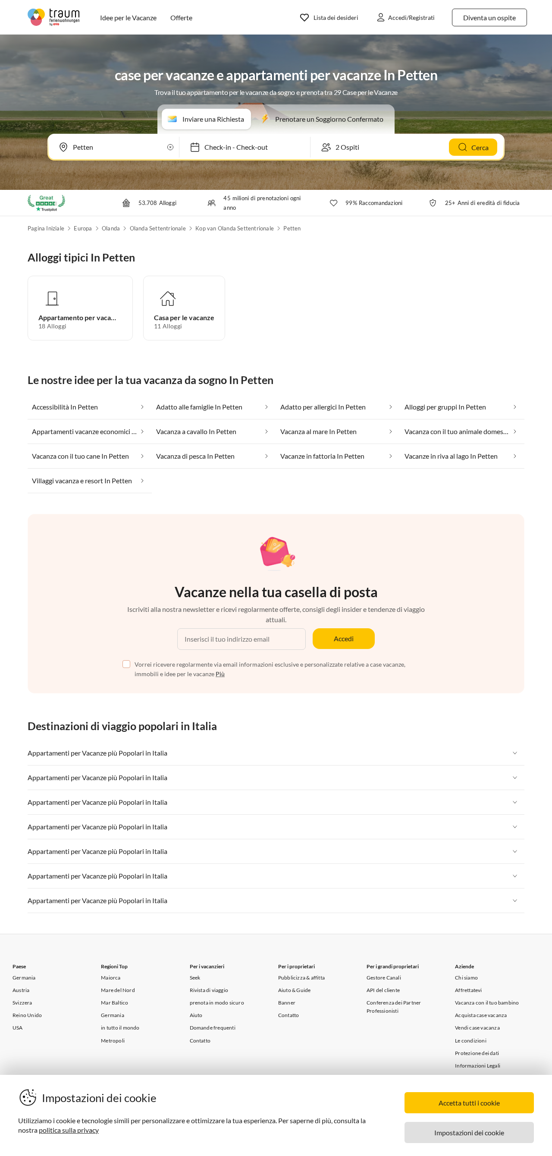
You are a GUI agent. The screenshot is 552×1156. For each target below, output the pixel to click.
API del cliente (383, 990)
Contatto (200, 1040)
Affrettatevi (468, 990)
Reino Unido (27, 1015)
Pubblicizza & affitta (301, 977)
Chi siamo (466, 977)
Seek (195, 977)
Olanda (111, 228)
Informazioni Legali (477, 1065)
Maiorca (110, 977)
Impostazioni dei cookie (469, 1132)
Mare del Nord (118, 990)
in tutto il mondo (120, 1027)
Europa (83, 228)
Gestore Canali (384, 977)
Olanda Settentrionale (158, 228)
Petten (292, 228)
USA (18, 1027)
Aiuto (196, 1015)
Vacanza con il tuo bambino (487, 1002)
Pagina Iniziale (46, 228)
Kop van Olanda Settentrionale (234, 228)
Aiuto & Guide (294, 990)
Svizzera (22, 1002)
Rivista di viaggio (209, 990)
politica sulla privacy (69, 1130)
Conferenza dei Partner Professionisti (394, 1006)
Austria (21, 990)
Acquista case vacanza (481, 1015)
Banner (286, 1002)
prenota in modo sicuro (217, 1002)
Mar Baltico (114, 1002)
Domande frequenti (212, 1027)
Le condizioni (470, 1040)
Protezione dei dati (477, 1053)
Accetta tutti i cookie (469, 1103)
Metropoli (113, 1040)
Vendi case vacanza (477, 1027)
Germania (24, 977)
